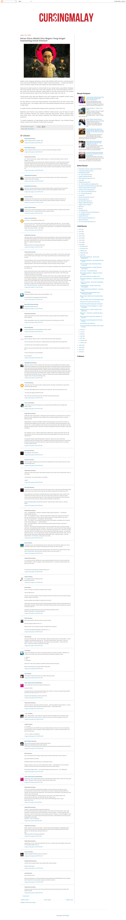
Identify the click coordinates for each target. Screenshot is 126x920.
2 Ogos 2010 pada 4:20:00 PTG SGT (33, 454)
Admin (26, 336)
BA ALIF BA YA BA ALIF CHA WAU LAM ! (90, 276)
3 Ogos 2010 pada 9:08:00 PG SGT (33, 820)
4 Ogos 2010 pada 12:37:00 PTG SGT (33, 882)
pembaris (26, 459)
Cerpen (80, 195)
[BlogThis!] (39, 127)
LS (25, 292)
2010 (80, 244)
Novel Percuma (82, 219)
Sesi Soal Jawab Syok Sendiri (86, 221)
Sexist (80, 180)
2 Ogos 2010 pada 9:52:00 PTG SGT (33, 697)
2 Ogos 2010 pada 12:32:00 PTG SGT (33, 202)
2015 (80, 233)
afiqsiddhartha (28, 175)
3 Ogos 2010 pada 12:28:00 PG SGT (33, 782)
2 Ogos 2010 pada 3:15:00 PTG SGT (33, 377)
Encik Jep (27, 402)
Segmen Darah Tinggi (84, 204)
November (83, 248)
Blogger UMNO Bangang (85, 202)
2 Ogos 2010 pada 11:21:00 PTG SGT (33, 771)
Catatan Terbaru (25, 899)
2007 (80, 349)
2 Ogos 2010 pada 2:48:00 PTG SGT (33, 357)
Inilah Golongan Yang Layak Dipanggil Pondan (92, 299)
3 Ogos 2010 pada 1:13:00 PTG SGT (33, 847)
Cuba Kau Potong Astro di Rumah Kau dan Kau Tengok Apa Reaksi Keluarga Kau (94, 154)
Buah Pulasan (28, 741)
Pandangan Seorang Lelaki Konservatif (88, 169)
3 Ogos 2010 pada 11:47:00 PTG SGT (33, 868)
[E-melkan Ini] (37, 127)
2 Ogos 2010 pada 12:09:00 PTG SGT (33, 170)
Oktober (82, 250)
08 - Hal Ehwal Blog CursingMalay (87, 184)
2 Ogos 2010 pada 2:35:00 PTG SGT (33, 322)
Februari (82, 340)
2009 (80, 345)
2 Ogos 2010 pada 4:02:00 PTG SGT (33, 408)
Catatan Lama (69, 899)
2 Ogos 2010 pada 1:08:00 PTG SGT (33, 213)
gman (25, 543)
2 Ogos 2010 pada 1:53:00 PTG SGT (33, 247)
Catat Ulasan (26, 896)
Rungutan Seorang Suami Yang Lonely (90, 301)
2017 (80, 229)
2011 (80, 242)
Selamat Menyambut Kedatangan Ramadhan (91, 304)
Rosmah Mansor (83, 199)
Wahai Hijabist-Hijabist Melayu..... (94, 119)
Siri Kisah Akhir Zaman (84, 201)
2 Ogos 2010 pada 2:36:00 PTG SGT (33, 331)
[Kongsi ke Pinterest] (44, 127)
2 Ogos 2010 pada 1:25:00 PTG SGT (33, 230)
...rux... (26, 713)
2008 (80, 347)
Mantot (26, 196)
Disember (82, 246)
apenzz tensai (28, 218)
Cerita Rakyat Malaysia (84, 171)
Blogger (67, 915)
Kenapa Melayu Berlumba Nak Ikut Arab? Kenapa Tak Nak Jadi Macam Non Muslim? (95, 99)
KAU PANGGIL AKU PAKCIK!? (87, 323)
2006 (80, 351)
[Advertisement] (90, 62)
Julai (81, 329)
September (83, 253)
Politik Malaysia (83, 172)
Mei (81, 334)
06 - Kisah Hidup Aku (84, 174)
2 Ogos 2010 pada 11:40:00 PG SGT (33, 142)
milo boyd (27, 450)
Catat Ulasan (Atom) (30, 902)
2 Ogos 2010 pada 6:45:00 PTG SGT (33, 553)
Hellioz (26, 576)
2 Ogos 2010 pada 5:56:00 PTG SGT (33, 538)
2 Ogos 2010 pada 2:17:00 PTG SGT (33, 287)
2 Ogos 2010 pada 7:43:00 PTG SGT (33, 645)
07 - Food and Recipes (84, 193)
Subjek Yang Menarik (29, 128)
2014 (80, 236)
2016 (80, 231)
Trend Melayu (82, 210)
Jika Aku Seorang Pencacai (85, 197)
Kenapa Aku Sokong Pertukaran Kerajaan (89, 186)
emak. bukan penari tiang (31, 682)
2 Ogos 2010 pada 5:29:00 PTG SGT (33, 482)
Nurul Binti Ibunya (29, 304)
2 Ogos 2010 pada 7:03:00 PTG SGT (33, 571)
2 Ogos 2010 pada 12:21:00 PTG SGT (33, 191)
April (81, 336)
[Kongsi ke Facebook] (43, 127)
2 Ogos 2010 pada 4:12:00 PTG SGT (33, 445)
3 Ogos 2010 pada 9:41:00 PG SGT (33, 836)
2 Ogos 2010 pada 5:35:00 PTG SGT (33, 505)
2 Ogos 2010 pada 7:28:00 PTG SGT (33, 631)
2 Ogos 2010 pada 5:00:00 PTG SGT (33, 465)
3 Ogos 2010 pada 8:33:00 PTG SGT (33, 856)
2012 (80, 240)
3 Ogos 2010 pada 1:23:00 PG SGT (33, 802)
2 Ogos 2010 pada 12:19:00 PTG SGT (33, 181)
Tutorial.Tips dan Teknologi (85, 189)
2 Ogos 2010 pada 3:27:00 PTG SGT (33, 397)
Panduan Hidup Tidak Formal (86, 187)
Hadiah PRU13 (82, 216)
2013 (80, 238)
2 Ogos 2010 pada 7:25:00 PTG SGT (33, 613)
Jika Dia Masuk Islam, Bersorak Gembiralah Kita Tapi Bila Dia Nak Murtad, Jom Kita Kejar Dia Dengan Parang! (95, 131)
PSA (80, 208)
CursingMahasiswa (83, 214)
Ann (25, 673)
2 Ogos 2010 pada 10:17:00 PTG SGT (33, 736)
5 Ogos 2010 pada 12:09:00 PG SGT (33, 892)
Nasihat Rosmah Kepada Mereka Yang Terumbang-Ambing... (90, 293)
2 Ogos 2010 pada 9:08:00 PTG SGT (33, 677)
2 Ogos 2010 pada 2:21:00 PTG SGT (33, 308)
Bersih (80, 206)
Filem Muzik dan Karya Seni (86, 178)
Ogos (81, 255)
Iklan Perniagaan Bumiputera (86, 218)
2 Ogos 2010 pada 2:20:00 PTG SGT (33, 299)
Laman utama (47, 899)
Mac (81, 338)
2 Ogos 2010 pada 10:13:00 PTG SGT (33, 708)
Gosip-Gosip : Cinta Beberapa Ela (88, 270)
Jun (81, 331)
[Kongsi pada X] (41, 127)
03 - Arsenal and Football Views (87, 191)
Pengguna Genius (83, 182)
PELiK (26, 618)
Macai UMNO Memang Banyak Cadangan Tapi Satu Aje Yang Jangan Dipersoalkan (94, 143)
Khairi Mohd (27, 138)
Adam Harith (27, 207)
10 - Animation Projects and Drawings (88, 212)
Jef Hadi (26, 382)
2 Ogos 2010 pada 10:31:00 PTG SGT (33, 748)
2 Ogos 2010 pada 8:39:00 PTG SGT (33, 668)
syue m (26, 851)
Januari (82, 342)
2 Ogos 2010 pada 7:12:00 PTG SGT (33, 582)
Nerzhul (26, 327)
